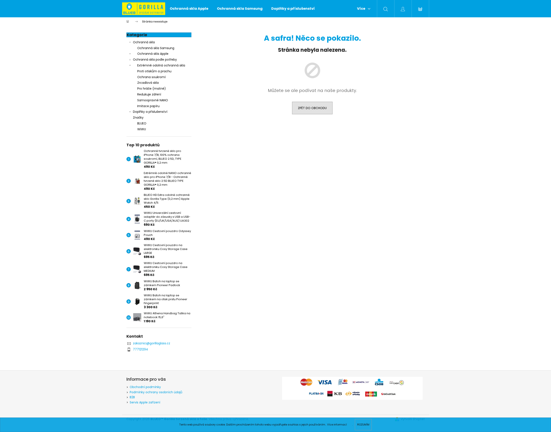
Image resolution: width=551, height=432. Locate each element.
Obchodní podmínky (145, 387)
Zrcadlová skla (148, 83)
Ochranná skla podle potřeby (155, 59)
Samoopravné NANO (152, 100)
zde (349, 424)
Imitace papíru (148, 106)
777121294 (140, 349)
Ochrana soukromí (151, 77)
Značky (138, 117)
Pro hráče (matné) (151, 88)
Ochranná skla (144, 42)
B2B (132, 397)
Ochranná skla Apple (152, 54)
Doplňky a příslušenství (150, 112)
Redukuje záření (149, 94)
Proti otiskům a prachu (154, 71)
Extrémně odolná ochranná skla (161, 65)
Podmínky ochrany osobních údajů (156, 392)
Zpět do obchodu (312, 108)
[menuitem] (189, 8)
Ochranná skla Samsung (155, 48)
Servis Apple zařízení (145, 402)
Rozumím (363, 424)
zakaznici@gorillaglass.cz (151, 343)
